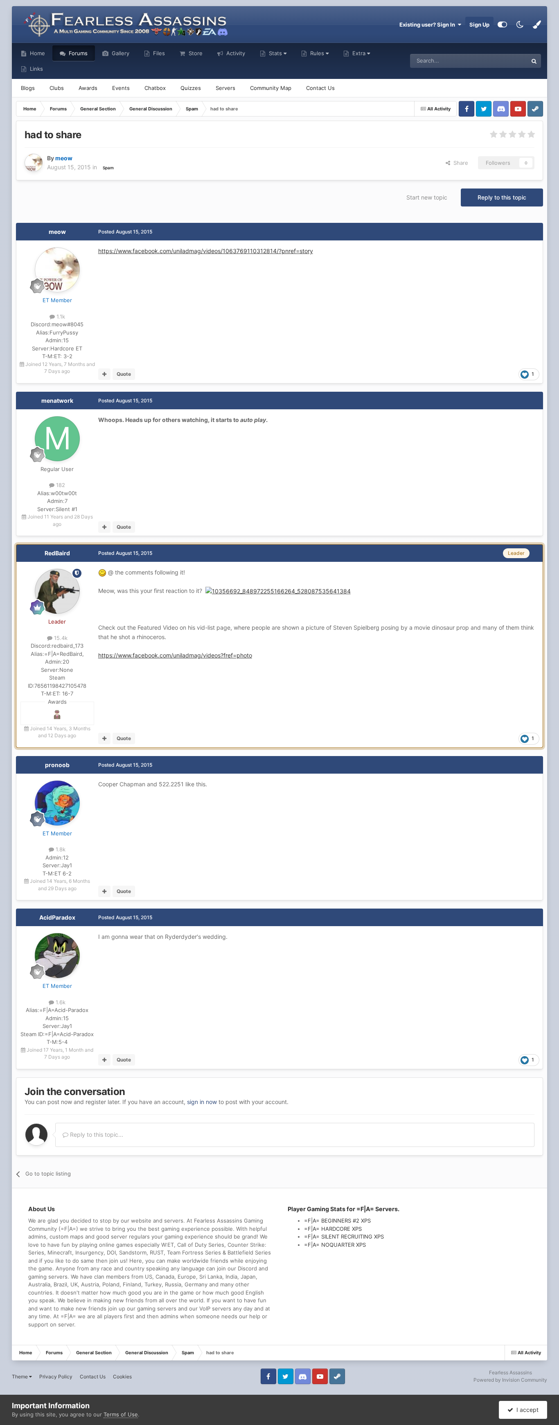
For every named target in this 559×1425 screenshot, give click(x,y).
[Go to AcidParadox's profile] (57, 955)
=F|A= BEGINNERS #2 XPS (337, 1220)
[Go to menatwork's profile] (57, 438)
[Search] (534, 61)
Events (121, 88)
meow (57, 231)
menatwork (57, 400)
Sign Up (479, 24)
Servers (225, 88)
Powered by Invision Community (510, 1380)
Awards (88, 88)
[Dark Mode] (519, 24)
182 (59, 485)
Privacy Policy (55, 1376)
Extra (359, 53)
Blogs (28, 88)
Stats (275, 53)
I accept (526, 1409)
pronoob (57, 764)
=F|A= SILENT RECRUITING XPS (344, 1236)
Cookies (122, 1376)
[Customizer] (502, 24)
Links (35, 68)
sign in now (202, 1101)
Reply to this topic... (95, 1134)
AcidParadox (57, 917)
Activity (235, 53)
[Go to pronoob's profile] (57, 803)
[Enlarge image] (278, 590)
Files (158, 53)
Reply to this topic (502, 197)
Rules (317, 53)
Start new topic (426, 197)
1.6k (59, 1002)
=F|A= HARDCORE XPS (333, 1228)
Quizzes (190, 88)
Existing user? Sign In (428, 24)
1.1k (60, 316)
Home (36, 53)
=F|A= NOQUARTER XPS (335, 1244)
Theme (20, 1376)
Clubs (57, 88)
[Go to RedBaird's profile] (57, 591)
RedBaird (57, 553)
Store (195, 53)
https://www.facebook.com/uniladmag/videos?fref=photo (175, 655)
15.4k (60, 638)
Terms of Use (121, 1414)
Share (459, 162)
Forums (77, 53)
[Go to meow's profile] (34, 163)
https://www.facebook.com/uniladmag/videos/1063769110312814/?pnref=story (205, 250)
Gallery (119, 53)
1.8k (59, 849)
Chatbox (155, 88)
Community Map (270, 88)
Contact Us (320, 88)
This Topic (504, 61)
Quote (124, 374)
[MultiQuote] (104, 374)
